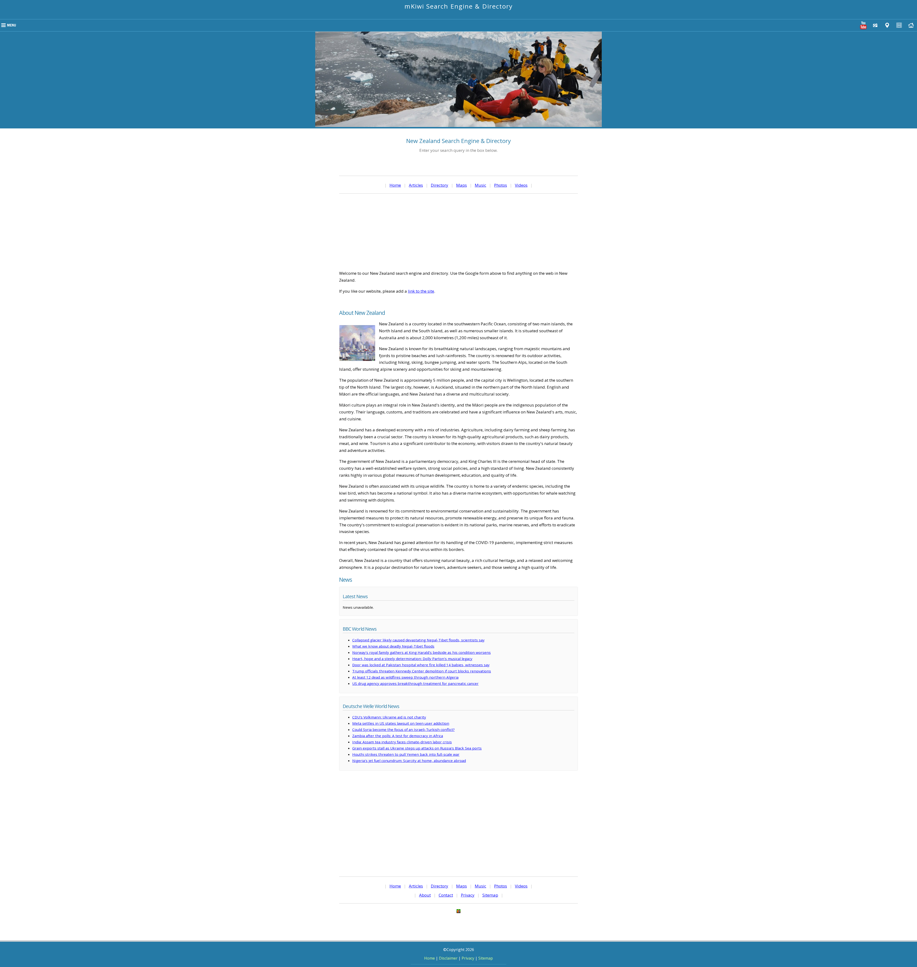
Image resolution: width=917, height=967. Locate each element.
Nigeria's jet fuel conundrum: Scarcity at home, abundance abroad (409, 760)
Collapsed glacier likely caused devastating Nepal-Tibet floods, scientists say (418, 640)
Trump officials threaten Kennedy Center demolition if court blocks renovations (421, 671)
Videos (521, 185)
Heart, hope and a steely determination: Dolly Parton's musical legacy (412, 658)
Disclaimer (448, 958)
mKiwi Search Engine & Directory (459, 6)
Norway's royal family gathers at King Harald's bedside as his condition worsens (421, 652)
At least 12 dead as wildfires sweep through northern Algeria (405, 677)
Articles (416, 185)
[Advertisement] (458, 231)
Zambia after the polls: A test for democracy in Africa (397, 735)
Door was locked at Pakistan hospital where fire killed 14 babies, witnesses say (421, 664)
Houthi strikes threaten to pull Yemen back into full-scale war (405, 754)
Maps (461, 185)
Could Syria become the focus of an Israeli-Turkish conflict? (403, 729)
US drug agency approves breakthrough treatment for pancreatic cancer (415, 683)
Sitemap (490, 895)
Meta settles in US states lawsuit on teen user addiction (400, 723)
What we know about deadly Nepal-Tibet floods (393, 646)
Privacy (467, 895)
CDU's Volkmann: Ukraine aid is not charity (389, 717)
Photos (500, 185)
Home (395, 185)
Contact (446, 895)
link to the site (421, 291)
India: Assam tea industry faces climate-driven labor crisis (402, 742)
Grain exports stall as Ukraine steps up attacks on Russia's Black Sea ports (417, 748)
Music (480, 185)
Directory (439, 185)
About (425, 895)
